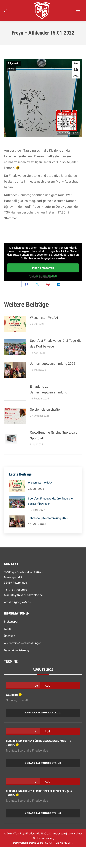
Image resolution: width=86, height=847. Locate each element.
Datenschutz (74, 833)
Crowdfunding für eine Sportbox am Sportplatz (55, 435)
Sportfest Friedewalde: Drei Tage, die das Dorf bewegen (55, 343)
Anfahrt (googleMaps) (18, 602)
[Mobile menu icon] (78, 10)
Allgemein (13, 63)
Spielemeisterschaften (45, 409)
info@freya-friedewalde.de (26, 595)
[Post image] (15, 324)
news (11, 68)
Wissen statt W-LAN (44, 318)
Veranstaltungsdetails (43, 712)
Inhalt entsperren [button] (43, 267)
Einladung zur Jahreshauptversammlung (48, 389)
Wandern (12, 695)
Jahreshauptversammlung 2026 (52, 363)
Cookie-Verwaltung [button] (43, 838)
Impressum (59, 833)
